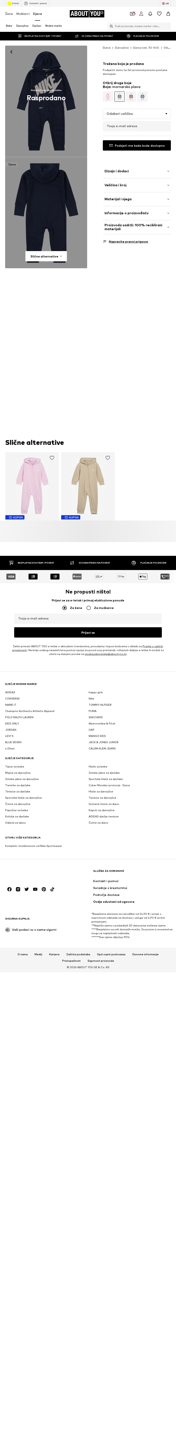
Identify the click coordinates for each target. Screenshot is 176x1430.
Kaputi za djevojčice (102, 810)
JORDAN (10, 730)
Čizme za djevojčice (17, 804)
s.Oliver (10, 748)
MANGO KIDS (97, 736)
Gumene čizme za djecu (104, 804)
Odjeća (168, 47)
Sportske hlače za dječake (106, 779)
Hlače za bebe (98, 766)
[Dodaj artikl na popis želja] (52, 458)
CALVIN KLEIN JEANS (102, 748)
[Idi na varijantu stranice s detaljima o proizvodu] (108, 96)
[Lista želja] (159, 13)
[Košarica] (168, 13)
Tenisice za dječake (17, 791)
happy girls (96, 692)
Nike (91, 698)
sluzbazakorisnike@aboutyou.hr (105, 654)
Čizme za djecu (98, 822)
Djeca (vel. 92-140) (146, 47)
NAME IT (10, 705)
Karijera (54, 954)
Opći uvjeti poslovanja (111, 954)
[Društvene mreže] (9, 889)
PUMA (93, 711)
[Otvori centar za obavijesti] (150, 13)
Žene (9, 13)
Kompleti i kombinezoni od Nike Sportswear (33, 846)
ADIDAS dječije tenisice (104, 816)
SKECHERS (96, 717)
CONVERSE (12, 698)
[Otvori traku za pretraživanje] (110, 26)
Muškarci (23, 13)
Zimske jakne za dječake (104, 773)
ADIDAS (10, 692)
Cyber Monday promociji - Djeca (109, 785)
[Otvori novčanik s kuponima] (132, 13)
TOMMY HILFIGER (100, 705)
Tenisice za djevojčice (102, 798)
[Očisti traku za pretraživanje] (167, 26)
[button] (137, 114)
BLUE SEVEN (13, 742)
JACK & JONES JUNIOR (103, 742)
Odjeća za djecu (15, 822)
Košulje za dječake (17, 816)
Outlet (15, 3)
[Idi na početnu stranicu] (28, 873)
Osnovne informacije (145, 954)
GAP (91, 730)
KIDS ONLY (12, 723)
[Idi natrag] (11, 52)
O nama (23, 954)
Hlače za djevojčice (101, 791)
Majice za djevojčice (18, 773)
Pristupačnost (71, 960)
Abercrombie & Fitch (102, 723)
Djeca (37, 13)
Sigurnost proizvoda (101, 960)
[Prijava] (141, 13)
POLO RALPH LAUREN (19, 717)
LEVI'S (9, 736)
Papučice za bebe (16, 810)
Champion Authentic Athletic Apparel (30, 711)
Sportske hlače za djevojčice (23, 798)
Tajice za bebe (14, 766)
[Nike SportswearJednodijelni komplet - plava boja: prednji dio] (46, 101)
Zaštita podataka (78, 954)
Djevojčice (122, 47)
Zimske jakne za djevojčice (22, 779)
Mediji (38, 954)
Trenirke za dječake (17, 785)
